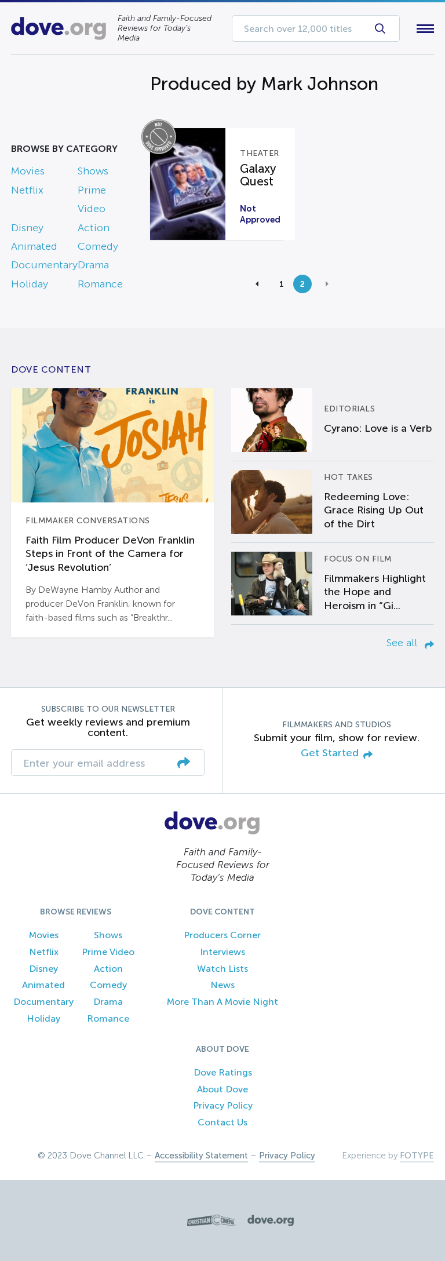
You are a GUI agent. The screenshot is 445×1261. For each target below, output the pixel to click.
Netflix (27, 190)
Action (94, 228)
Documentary (44, 265)
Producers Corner (222, 935)
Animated (34, 246)
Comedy (98, 246)
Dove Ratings (223, 1072)
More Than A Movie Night (222, 1002)
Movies (28, 171)
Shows (93, 171)
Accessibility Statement (201, 1155)
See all (403, 642)
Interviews (222, 952)
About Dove (222, 1089)
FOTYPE (417, 1155)
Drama (93, 265)
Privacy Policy (223, 1105)
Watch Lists (222, 969)
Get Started (330, 753)
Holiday (29, 284)
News (222, 985)
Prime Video (108, 952)
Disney (27, 228)
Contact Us (222, 1122)
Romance (100, 284)
